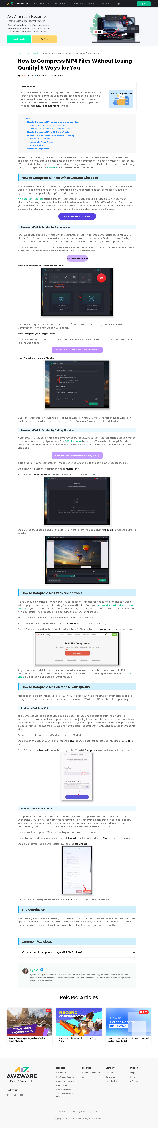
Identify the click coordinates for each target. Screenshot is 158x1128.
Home (20, 53)
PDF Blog (84, 1081)
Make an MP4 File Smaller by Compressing (48, 125)
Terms (62, 1111)
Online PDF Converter (65, 1081)
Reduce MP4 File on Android (41, 142)
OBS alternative (73, 441)
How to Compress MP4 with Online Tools (48, 132)
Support (118, 3)
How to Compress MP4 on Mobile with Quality (50, 135)
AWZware (51, 167)
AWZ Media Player (63, 1089)
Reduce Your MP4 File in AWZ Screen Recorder (77, 349)
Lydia (34, 970)
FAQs (132, 1072)
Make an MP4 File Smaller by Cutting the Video (50, 128)
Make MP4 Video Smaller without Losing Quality (77, 455)
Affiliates (134, 1081)
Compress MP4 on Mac (77, 258)
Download (104, 3)
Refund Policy (111, 1081)
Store (91, 3)
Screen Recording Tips (90, 1072)
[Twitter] (36, 75)
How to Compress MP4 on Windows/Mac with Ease (53, 122)
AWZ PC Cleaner (63, 1085)
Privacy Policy (80, 1111)
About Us (109, 1072)
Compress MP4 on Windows (77, 216)
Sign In (144, 3)
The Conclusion (35, 145)
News (83, 1077)
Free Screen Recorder (65, 1077)
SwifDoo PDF (61, 1072)
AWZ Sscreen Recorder (30, 198)
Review (133, 1077)
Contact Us (110, 1077)
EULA (96, 1111)
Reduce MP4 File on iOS (40, 139)
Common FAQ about (38, 148)
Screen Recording (33, 53)
